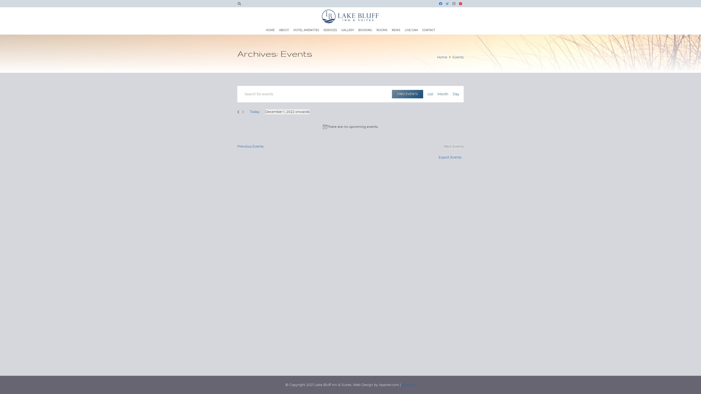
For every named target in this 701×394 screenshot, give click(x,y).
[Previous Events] (238, 112)
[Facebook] (440, 3)
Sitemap (409, 385)
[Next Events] (243, 112)
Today (255, 112)
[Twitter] (447, 3)
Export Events (450, 157)
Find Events (407, 94)
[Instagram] (454, 3)
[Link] (350, 16)
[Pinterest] (460, 3)
